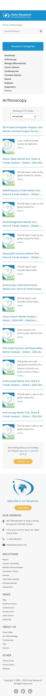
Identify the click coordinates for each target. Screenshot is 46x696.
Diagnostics (10, 86)
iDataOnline (8, 587)
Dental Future (8, 611)
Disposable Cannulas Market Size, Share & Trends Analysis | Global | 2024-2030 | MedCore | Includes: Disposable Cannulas (21, 255)
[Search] (41, 31)
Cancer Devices (11, 67)
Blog (4, 600)
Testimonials (8, 640)
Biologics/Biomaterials (15, 63)
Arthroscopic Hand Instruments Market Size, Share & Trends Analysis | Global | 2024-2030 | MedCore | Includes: (23, 286)
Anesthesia (9, 55)
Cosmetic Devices (12, 75)
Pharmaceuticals (10, 583)
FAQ (4, 644)
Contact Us (23, 461)
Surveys (6, 575)
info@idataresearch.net (16, 545)
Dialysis (8, 90)
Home (5, 25)
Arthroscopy (10, 59)
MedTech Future (10, 604)
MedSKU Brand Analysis (13, 567)
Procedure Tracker (11, 571)
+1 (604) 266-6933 (13, 539)
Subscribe (23, 508)
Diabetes (8, 83)
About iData (8, 632)
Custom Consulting (11, 563)
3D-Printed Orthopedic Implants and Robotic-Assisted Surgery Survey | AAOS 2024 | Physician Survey (22, 129)
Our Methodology (10, 636)
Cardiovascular (11, 71)
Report (5, 559)
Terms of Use (8, 661)
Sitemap (6, 668)
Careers (6, 648)
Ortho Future (8, 615)
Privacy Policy (8, 664)
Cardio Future (8, 607)
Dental (7, 79)
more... (20, 147)
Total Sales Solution (11, 579)
